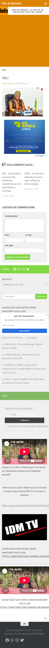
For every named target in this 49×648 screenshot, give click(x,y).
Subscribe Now (24, 331)
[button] (24, 316)
